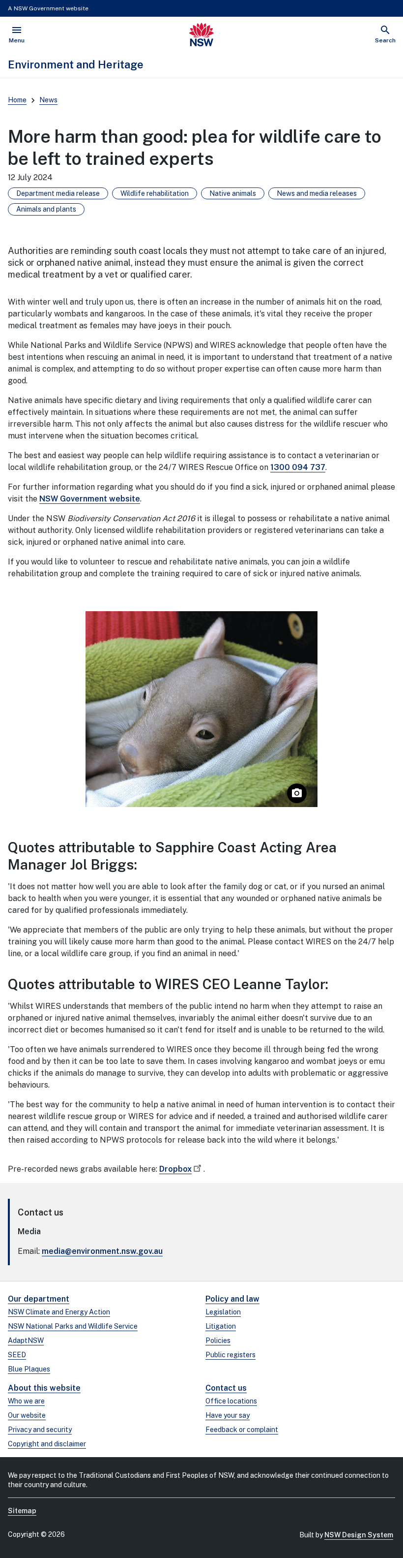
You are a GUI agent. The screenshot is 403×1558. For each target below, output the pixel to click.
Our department (38, 1299)
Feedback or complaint (241, 1429)
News (48, 100)
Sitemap (22, 1511)
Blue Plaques (29, 1369)
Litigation (220, 1326)
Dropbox (175, 1169)
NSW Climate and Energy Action (59, 1312)
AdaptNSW (26, 1340)
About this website (44, 1388)
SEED (17, 1355)
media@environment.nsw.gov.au (102, 1251)
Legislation (223, 1312)
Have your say (227, 1415)
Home (17, 100)
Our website (27, 1415)
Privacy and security (40, 1429)
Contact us (226, 1388)
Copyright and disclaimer (47, 1444)
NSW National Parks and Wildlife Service (73, 1326)
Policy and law (232, 1299)
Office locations (231, 1401)
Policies (217, 1340)
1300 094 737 (297, 467)
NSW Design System (358, 1535)
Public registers (230, 1355)
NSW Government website (89, 498)
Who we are (26, 1401)
